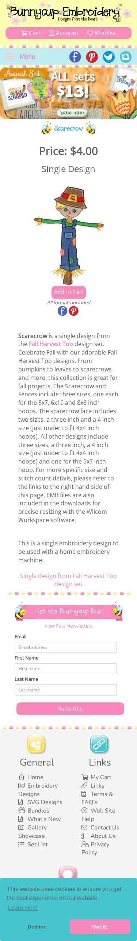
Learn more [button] (23, 908)
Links (97, 786)
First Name (26, 657)
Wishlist (104, 33)
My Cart (101, 777)
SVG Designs (44, 802)
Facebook (63, 311)
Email (20, 636)
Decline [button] (37, 927)
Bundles (38, 811)
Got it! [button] (100, 927)
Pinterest (74, 311)
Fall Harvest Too (51, 344)
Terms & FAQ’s (97, 798)
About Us (103, 836)
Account (66, 33)
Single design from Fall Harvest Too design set (68, 580)
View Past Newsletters (68, 625)
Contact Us (105, 828)
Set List (37, 844)
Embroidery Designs (38, 790)
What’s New (44, 819)
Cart (34, 33)
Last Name (26, 679)
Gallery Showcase (32, 832)
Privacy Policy (95, 848)
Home (35, 777)
